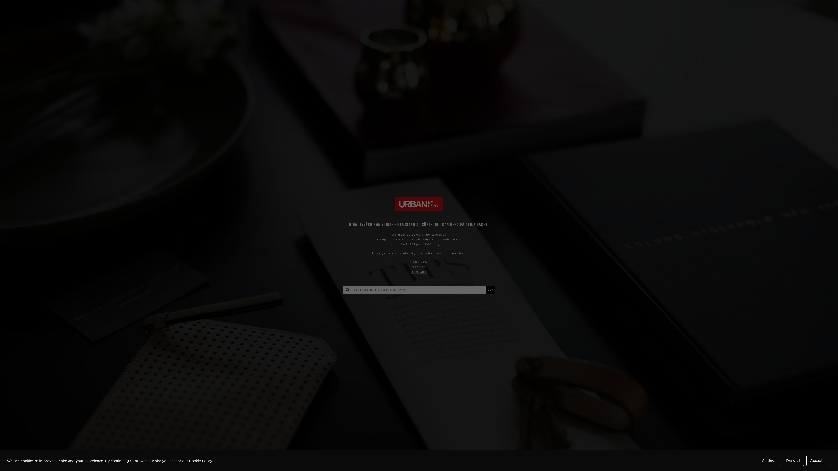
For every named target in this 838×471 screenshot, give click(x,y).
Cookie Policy (200, 461)
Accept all (818, 460)
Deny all (793, 460)
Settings (769, 460)
